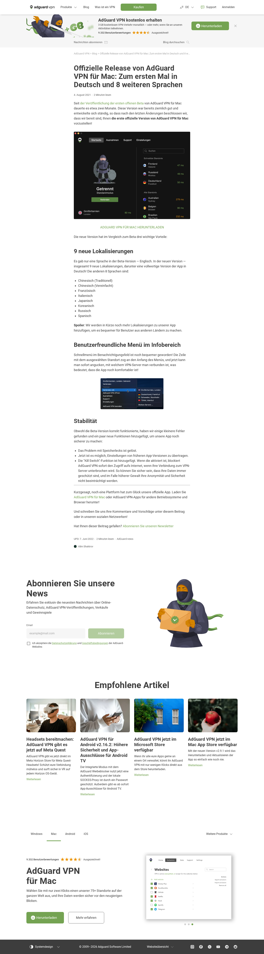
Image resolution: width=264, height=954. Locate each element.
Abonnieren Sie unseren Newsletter (148, 526)
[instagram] (192, 947)
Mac (54, 834)
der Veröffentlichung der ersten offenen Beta (112, 103)
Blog (94, 53)
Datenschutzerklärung (64, 643)
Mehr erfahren (86, 917)
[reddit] (235, 947)
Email (29, 625)
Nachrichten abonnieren (88, 42)
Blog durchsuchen (173, 42)
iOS (86, 834)
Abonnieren (106, 633)
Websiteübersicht (158, 946)
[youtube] (218, 947)
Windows (36, 834)
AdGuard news (125, 538)
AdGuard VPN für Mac (89, 497)
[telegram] (227, 947)
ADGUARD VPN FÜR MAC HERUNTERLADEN (132, 227)
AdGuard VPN (81, 53)
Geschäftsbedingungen (95, 643)
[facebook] (201, 947)
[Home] (42, 7)
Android (70, 834)
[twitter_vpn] (209, 947)
